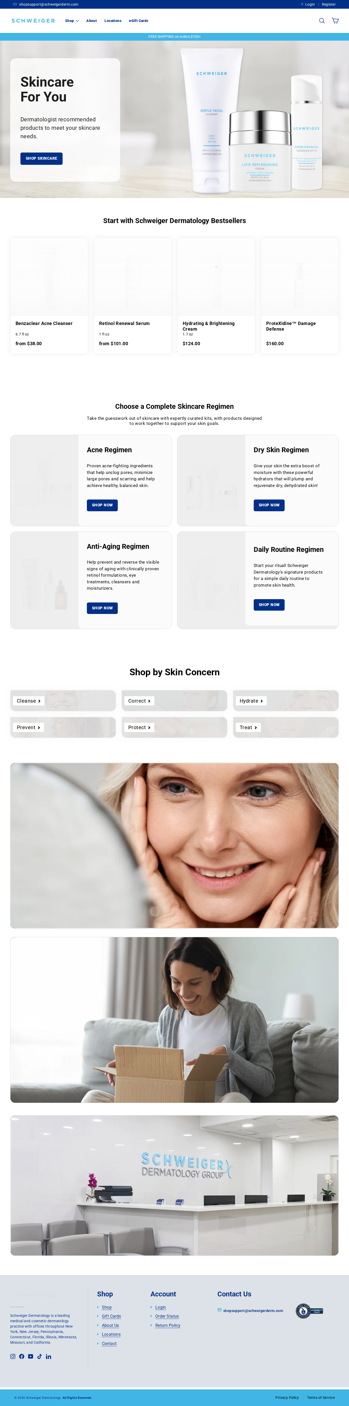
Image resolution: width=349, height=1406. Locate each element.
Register (329, 4)
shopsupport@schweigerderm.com (48, 4)
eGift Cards (138, 21)
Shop (70, 21)
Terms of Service (321, 1398)
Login (310, 4)
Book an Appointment (62, 1217)
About (91, 21)
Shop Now (102, 505)
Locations (112, 21)
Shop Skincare (41, 158)
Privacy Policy (287, 1398)
